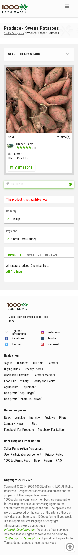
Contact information (19, 332)
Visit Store (23, 168)
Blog (34, 424)
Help (37, 460)
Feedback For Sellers (51, 430)
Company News (14, 424)
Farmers (53, 363)
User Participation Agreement (22, 454)
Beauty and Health (44, 381)
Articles (20, 418)
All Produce (14, 272)
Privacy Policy (54, 454)
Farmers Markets (44, 375)
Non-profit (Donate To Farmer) (23, 399)
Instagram (54, 332)
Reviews (51, 255)
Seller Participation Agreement (23, 448)
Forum (48, 460)
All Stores (22, 363)
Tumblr (52, 338)
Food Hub (10, 381)
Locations (33, 255)
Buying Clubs (12, 369)
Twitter (16, 344)
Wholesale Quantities (17, 375)
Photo (63, 418)
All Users (38, 363)
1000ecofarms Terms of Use (22, 538)
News (7, 418)
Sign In (8, 363)
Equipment (29, 387)
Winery (24, 381)
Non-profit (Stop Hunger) (19, 393)
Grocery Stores (33, 369)
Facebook (18, 338)
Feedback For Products (19, 430)
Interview (34, 418)
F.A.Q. (59, 460)
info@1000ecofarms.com (20, 530)
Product (14, 255)
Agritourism (11, 387)
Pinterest (53, 344)
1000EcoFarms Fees (17, 460)
